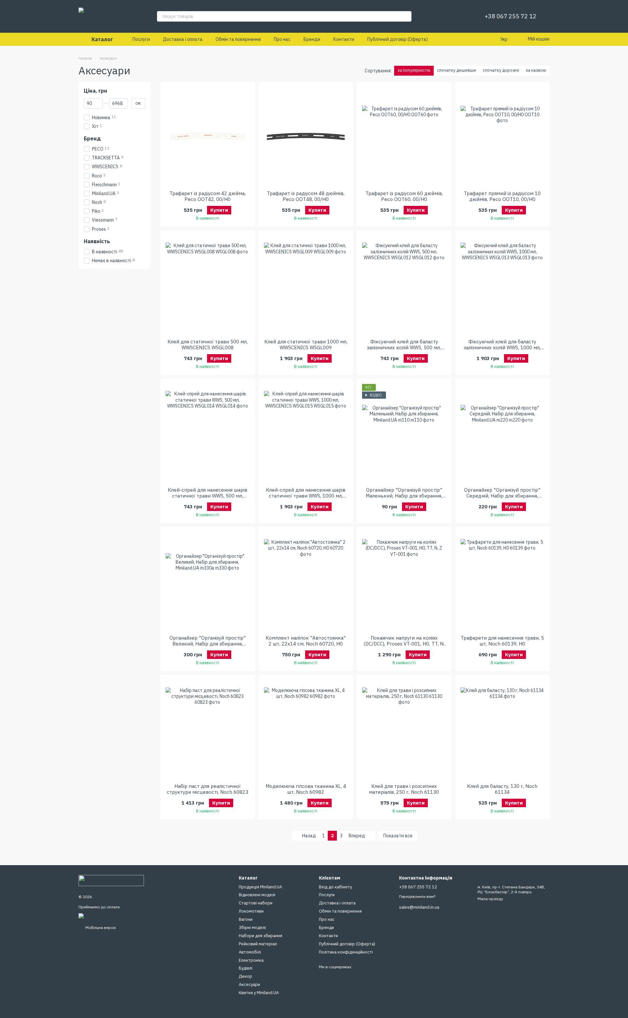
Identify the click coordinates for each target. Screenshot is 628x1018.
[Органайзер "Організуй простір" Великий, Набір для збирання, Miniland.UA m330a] (208, 581)
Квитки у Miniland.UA (259, 992)
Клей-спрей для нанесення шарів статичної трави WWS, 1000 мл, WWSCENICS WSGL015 (305, 496)
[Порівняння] (447, 16)
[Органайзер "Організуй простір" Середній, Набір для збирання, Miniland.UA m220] (503, 433)
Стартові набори (255, 903)
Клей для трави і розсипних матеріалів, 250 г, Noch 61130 (404, 789)
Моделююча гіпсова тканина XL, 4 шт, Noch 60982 (306, 789)
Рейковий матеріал (258, 944)
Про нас (282, 39)
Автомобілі (250, 952)
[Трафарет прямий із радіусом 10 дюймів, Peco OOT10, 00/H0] (503, 136)
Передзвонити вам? (417, 896)
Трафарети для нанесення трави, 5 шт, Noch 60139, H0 (502, 641)
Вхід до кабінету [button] (335, 887)
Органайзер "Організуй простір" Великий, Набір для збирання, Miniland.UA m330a (207, 644)
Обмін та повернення (238, 39)
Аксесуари (249, 984)
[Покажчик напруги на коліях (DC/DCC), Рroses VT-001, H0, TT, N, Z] (404, 581)
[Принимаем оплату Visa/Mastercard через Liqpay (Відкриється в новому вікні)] (126, 915)
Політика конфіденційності (346, 952)
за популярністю (413, 70)
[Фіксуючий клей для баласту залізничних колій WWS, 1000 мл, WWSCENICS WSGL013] (503, 285)
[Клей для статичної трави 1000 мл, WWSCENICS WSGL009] (306, 285)
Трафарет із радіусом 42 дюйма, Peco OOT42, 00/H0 (207, 196)
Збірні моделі (252, 927)
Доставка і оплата (182, 39)
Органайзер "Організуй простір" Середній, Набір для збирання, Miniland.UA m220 (502, 496)
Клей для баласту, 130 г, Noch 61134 (502, 789)
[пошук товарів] (406, 16)
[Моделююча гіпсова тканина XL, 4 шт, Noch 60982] (306, 729)
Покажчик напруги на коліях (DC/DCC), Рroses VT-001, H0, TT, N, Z (404, 644)
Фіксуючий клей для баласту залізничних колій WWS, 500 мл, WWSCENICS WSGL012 (404, 347)
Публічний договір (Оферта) (397, 39)
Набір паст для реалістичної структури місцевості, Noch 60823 (207, 789)
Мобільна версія (100, 927)
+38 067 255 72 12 (510, 16)
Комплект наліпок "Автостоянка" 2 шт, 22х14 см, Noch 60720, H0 (306, 641)
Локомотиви (251, 911)
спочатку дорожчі (501, 70)
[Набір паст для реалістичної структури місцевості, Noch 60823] (208, 729)
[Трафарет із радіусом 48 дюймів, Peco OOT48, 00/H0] (306, 136)
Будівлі (246, 968)
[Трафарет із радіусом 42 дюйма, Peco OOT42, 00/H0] (208, 136)
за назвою (536, 70)
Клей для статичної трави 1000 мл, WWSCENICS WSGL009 (305, 344)
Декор (245, 976)
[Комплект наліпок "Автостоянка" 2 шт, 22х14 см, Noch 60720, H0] (306, 581)
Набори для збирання (260, 935)
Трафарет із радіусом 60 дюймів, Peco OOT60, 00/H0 (404, 196)
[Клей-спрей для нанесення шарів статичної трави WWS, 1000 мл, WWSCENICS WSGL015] (306, 433)
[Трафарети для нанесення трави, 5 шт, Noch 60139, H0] (503, 581)
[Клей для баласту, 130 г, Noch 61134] (503, 729)
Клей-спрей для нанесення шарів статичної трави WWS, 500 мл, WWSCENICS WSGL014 (207, 496)
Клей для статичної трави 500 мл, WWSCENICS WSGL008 (207, 344)
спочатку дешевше (456, 70)
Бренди (312, 39)
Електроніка (251, 960)
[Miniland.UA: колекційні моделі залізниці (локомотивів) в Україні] (111, 880)
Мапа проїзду (490, 898)
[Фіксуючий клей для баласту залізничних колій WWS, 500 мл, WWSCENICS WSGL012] (404, 285)
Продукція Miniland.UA (260, 887)
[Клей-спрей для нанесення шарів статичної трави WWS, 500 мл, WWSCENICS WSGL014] (208, 433)
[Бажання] (464, 16)
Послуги (141, 39)
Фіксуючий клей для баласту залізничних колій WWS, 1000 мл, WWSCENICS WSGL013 (502, 347)
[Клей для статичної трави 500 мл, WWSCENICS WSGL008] (208, 285)
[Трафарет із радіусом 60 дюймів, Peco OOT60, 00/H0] (404, 136)
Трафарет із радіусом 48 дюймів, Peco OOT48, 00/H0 (305, 196)
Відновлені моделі (257, 895)
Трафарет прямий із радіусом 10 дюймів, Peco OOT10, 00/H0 (502, 196)
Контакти (343, 39)
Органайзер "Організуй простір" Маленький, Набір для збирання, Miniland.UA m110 (404, 496)
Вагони (246, 919)
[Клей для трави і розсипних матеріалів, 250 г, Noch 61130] (404, 729)
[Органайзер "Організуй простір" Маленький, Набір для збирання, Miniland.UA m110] (404, 433)
